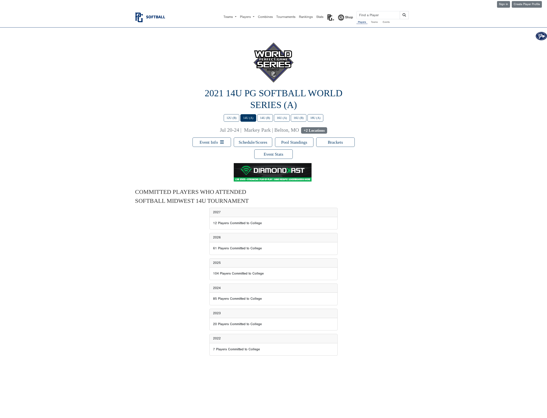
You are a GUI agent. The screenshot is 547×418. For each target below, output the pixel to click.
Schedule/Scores (253, 142)
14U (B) (265, 118)
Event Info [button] (210, 142)
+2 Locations (314, 130)
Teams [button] (229, 17)
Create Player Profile (527, 4)
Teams (374, 21)
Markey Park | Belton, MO (271, 130)
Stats (319, 17)
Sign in (503, 4)
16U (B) (299, 118)
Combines (265, 17)
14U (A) (248, 118)
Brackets (335, 142)
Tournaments (286, 17)
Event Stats (273, 154)
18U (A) (315, 118)
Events (386, 21)
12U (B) (231, 118)
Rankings (306, 17)
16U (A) (282, 118)
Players (362, 21)
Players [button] (246, 17)
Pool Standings (294, 142)
